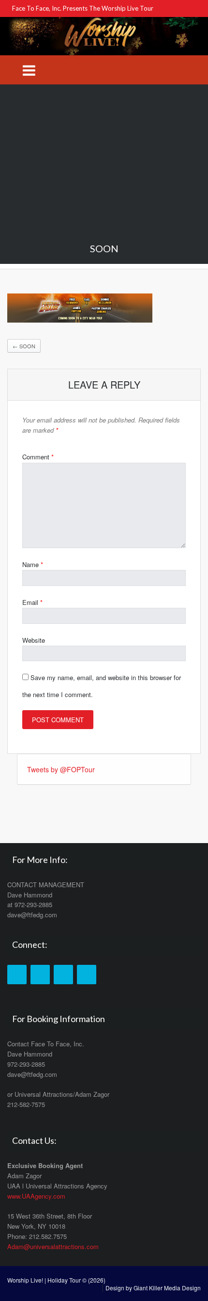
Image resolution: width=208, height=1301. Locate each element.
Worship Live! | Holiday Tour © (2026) (56, 1280)
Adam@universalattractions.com (53, 1246)
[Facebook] (17, 974)
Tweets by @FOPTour (61, 769)
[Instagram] (86, 974)
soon (24, 346)
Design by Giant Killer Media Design (153, 1288)
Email (32, 602)
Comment (38, 456)
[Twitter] (40, 974)
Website (33, 640)
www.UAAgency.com (36, 1196)
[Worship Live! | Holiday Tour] (104, 35)
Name (32, 564)
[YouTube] (63, 974)
